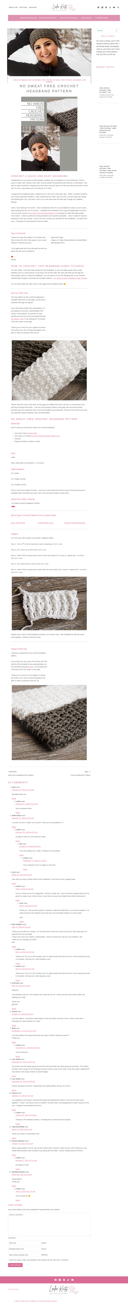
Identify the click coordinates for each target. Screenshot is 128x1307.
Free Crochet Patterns (51, 80)
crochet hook (32, 433)
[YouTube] (114, 7)
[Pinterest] (106, 7)
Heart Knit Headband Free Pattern (21, 773)
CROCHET (33, 7)
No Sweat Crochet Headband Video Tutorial (70, 278)
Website (44, 1255)
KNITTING (23, 7)
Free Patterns (66, 80)
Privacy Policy (13, 1289)
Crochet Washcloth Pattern (80, 773)
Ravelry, (31, 667)
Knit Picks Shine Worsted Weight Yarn (43, 213)
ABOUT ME (13, 7)
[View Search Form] (118, 7)
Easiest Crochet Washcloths (74, 523)
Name (44, 1243)
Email (44, 1249)
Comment (12, 1238)
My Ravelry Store (17, 319)
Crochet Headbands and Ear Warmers (27, 80)
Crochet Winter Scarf (45, 523)
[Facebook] (98, 7)
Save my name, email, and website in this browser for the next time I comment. (39, 1260)
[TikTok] (110, 7)
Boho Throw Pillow (18, 523)
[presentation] (108, 76)
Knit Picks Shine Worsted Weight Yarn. (45, 436)
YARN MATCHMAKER (28, 18)
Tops (109, 92)
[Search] (116, 30)
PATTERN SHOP (101, 18)
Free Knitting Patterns (108, 126)
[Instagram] (102, 7)
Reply (14, 799)
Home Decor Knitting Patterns (107, 130)
